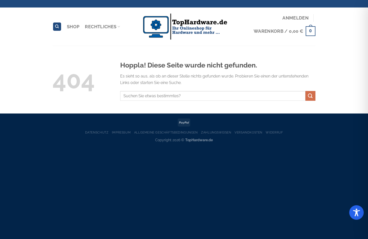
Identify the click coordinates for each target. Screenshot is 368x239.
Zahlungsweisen (216, 132)
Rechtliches (100, 26)
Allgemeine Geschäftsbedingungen (166, 132)
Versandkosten (248, 132)
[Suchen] (57, 26)
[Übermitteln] (310, 96)
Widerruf (274, 132)
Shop (73, 26)
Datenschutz (97, 132)
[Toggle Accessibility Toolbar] (356, 212)
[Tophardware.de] (184, 27)
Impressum (121, 132)
